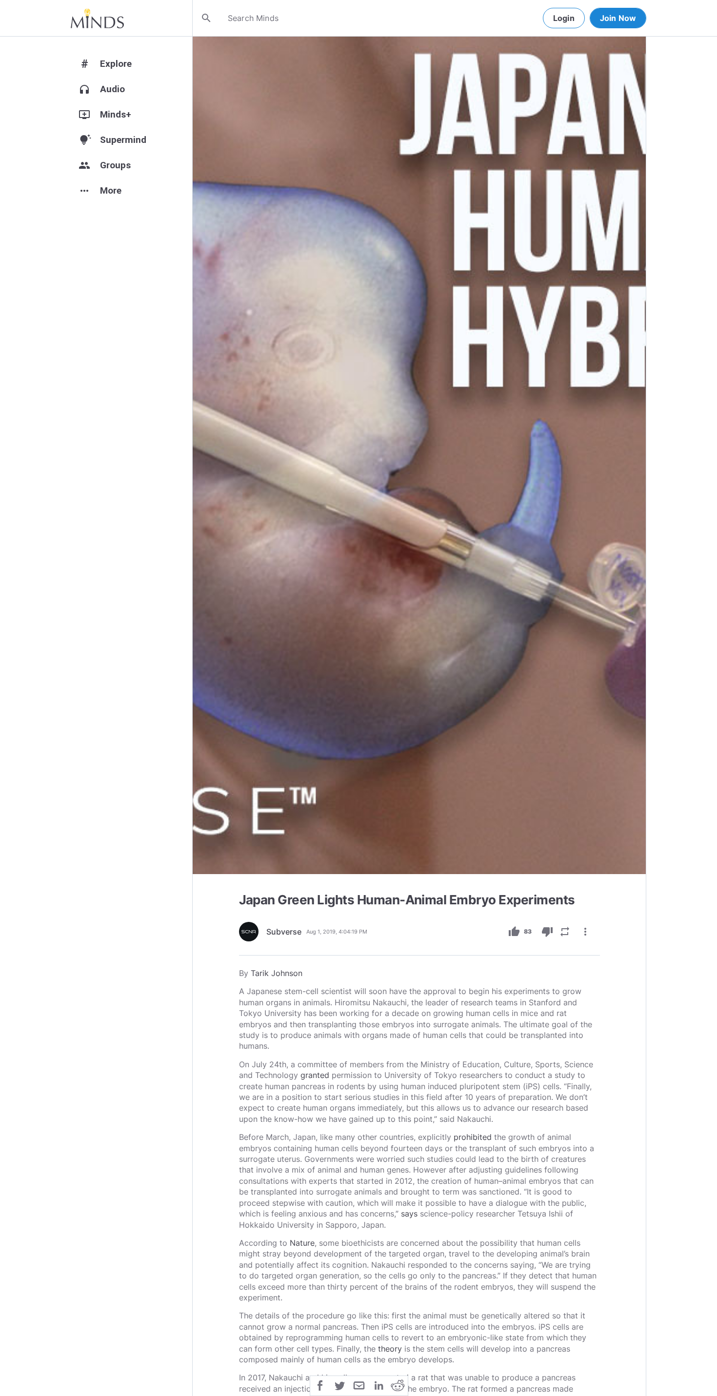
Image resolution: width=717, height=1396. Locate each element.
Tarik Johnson (276, 973)
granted (314, 1075)
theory (390, 1349)
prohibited (473, 1137)
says (409, 1213)
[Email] (359, 1385)
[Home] (97, 18)
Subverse (283, 932)
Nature (302, 1243)
